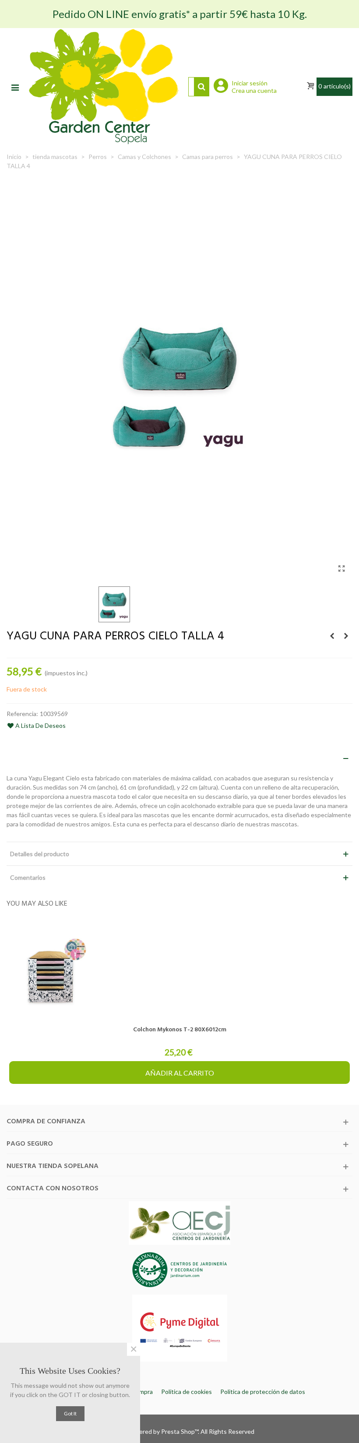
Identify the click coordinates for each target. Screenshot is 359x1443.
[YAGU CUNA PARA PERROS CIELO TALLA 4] (341, 568)
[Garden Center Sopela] (103, 86)
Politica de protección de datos (262, 1391)
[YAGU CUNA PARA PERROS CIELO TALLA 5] (345, 635)
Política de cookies (186, 1391)
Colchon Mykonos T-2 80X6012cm (179, 1029)
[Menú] (15, 86)
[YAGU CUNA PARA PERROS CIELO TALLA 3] (331, 635)
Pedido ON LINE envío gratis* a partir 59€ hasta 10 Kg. (180, 13)
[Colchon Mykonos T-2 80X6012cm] (179, 971)
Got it (70, 1413)
